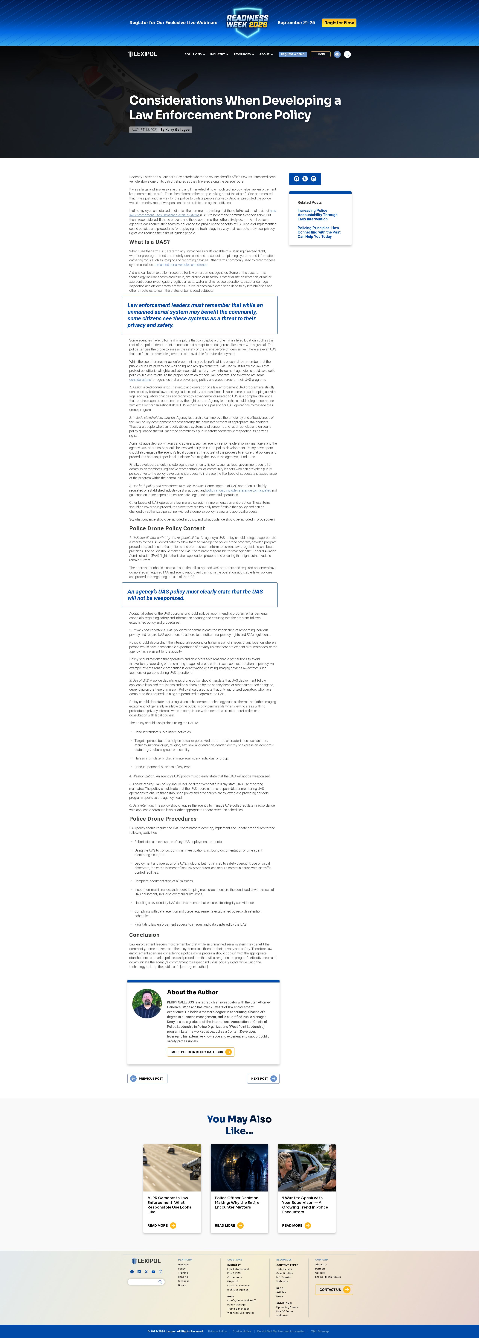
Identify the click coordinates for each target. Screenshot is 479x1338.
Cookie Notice (242, 1331)
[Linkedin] (139, 1271)
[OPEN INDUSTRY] (227, 54)
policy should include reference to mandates (238, 490)
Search (160, 1282)
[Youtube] (153, 1271)
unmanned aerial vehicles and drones (180, 265)
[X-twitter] (146, 1271)
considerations (140, 380)
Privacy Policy (217, 1331)
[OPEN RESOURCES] (253, 54)
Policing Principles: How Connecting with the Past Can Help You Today (319, 232)
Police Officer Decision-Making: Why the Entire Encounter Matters (237, 1203)
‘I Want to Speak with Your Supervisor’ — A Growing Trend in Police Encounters (305, 1205)
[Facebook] (132, 1271)
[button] (296, 178)
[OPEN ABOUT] (272, 54)
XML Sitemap (320, 1331)
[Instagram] (160, 1271)
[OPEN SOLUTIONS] (204, 54)
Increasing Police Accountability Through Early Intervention (318, 214)
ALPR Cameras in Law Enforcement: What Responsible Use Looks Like (169, 1205)
